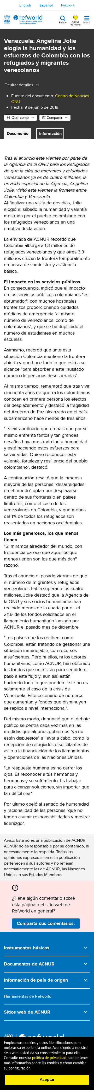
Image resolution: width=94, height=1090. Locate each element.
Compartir (54, 117)
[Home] (23, 19)
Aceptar (47, 1080)
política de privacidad (49, 1058)
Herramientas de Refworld (27, 996)
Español (46, 5)
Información (50, 133)
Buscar (63, 22)
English (25, 5)
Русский (68, 5)
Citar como (20, 117)
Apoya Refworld (75, 23)
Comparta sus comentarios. (46, 923)
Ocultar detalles (18, 85)
